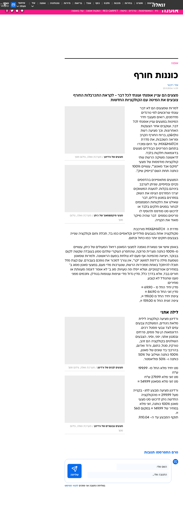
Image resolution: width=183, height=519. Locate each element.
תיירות (67, 3)
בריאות (78, 3)
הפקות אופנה (93, 11)
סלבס (107, 3)
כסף (97, 3)
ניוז (156, 11)
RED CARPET (110, 11)
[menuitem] (137, 5)
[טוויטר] (12, 10)
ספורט (139, 3)
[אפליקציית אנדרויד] (22, 10)
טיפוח (123, 11)
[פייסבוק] (7, 10)
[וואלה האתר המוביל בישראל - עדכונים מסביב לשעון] (158, 5)
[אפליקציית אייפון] (17, 10)
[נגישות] (5, 5)
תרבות (117, 3)
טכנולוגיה (55, 3)
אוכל (88, 3)
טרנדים (132, 11)
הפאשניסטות (146, 11)
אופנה (43, 3)
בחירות (128, 3)
